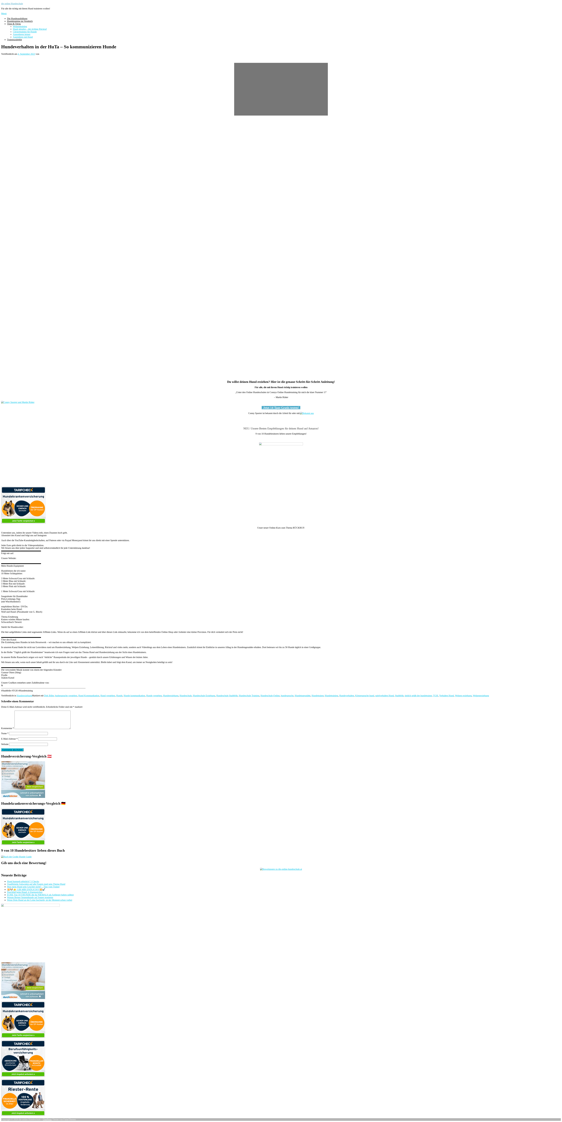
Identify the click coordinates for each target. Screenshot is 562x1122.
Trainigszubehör (14, 39)
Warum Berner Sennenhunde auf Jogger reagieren (30, 897)
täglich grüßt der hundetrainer (418, 695)
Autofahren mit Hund (23, 37)
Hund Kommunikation (88, 695)
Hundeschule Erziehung (204, 695)
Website (4, 744)
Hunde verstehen (154, 695)
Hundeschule (186, 695)
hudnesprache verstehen (66, 695)
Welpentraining (20, 26)
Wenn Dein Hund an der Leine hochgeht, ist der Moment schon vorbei (39, 900)
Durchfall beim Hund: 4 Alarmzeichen (24, 892)
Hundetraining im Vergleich (20, 21)
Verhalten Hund (446, 695)
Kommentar (7, 728)
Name (4, 733)
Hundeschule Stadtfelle (227, 695)
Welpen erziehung (463, 695)
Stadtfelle (399, 695)
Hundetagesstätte (302, 695)
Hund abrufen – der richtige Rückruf (30, 29)
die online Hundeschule (12, 3)
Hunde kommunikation (134, 695)
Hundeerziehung (24, 695)
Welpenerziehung (481, 695)
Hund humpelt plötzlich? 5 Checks (23, 881)
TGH (435, 695)
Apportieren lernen (21, 34)
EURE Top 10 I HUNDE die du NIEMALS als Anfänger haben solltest (40, 895)
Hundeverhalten (346, 695)
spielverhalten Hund (384, 695)
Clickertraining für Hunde (25, 31)
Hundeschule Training (249, 695)
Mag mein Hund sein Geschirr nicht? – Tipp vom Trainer (33, 886)
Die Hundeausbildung (17, 18)
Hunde (119, 695)
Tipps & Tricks (14, 24)
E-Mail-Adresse (9, 739)
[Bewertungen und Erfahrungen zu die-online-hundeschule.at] (281, 869)
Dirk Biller (49, 695)
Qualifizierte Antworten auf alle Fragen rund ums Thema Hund (36, 884)
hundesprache (287, 695)
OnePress (47, 1119)
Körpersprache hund (364, 695)
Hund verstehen (107, 695)
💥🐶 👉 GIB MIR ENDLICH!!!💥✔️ (26, 889)
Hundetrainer (318, 695)
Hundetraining (331, 695)
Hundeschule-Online (270, 695)
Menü (4, 13)
